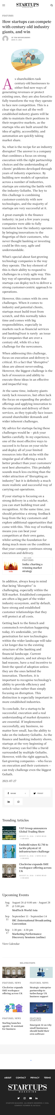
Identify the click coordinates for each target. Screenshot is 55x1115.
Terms (47, 1077)
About (7, 1077)
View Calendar (11, 943)
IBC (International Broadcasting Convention (31, 922)
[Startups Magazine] (27, 5)
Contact (21, 1077)
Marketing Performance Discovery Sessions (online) (29, 935)
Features (7, 16)
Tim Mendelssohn (22, 37)
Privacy (34, 1077)
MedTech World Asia (24, 910)
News (18, 982)
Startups (35, 1020)
